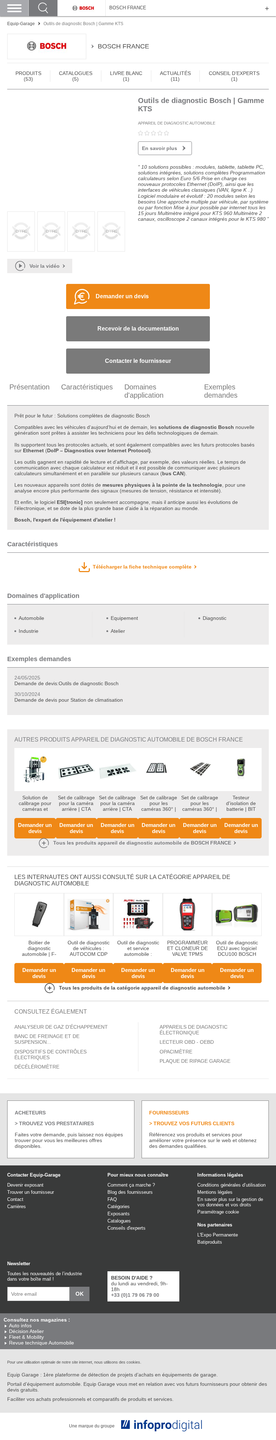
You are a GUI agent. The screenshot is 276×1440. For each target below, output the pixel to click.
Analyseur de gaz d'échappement (61, 1027)
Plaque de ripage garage (195, 1061)
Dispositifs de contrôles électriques (50, 1054)
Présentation (29, 387)
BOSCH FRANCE (127, 7)
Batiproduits (209, 1242)
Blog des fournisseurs (130, 1192)
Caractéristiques (87, 387)
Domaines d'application (144, 391)
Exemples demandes (221, 391)
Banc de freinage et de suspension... (46, 1039)
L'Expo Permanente (217, 1235)
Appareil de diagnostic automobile (176, 123)
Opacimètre (176, 1052)
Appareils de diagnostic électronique (193, 1029)
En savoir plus (159, 148)
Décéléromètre (36, 1067)
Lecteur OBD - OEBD (187, 1042)
